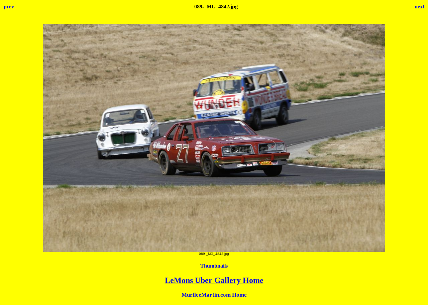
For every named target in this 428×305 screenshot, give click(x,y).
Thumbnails (214, 266)
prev (9, 6)
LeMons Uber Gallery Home (214, 280)
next (419, 6)
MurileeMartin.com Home (214, 295)
